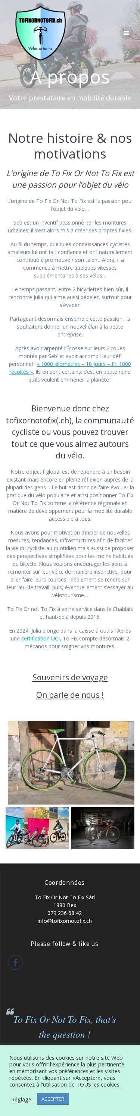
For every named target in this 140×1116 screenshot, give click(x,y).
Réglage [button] (21, 1099)
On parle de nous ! (70, 695)
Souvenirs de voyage (70, 677)
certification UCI (40, 638)
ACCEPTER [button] (52, 1098)
